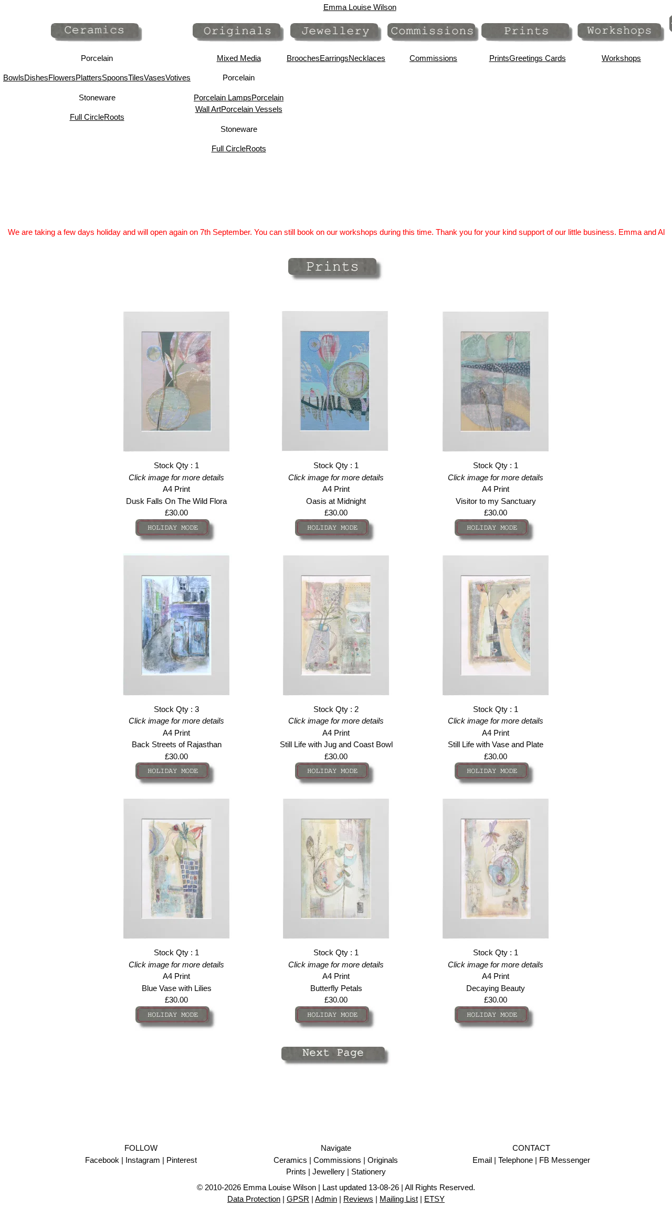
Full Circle (87, 116)
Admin (326, 1198)
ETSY (434, 1198)
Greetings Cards (537, 58)
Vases (154, 77)
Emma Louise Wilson (359, 7)
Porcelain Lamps (222, 97)
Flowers (62, 77)
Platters (89, 77)
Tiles (136, 77)
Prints (499, 58)
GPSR (298, 1198)
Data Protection (253, 1198)
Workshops (621, 58)
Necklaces (367, 58)
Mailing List (399, 1198)
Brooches (303, 58)
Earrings (334, 58)
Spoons (115, 77)
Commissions (433, 58)
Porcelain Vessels (251, 109)
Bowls (13, 77)
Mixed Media (239, 58)
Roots (114, 116)
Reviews (358, 1198)
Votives (178, 77)
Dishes (36, 77)
